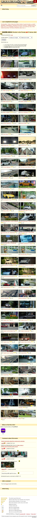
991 (12, 265)
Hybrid (9, 156)
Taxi (14, 331)
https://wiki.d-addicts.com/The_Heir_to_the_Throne (12, 446)
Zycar (19, 418)
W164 (13, 232)
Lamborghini (24, 188)
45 (30, 210)
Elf (24, 178)
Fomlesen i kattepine (27, 25)
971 (13, 276)
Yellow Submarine (12, 24)
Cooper (30, 243)
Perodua (3, 254)
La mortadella (10, 26)
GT (30, 68)
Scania (2, 298)
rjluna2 (3, 469)
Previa (25, 374)
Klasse (13, 221)
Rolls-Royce (23, 287)
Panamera (9, 276)
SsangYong (6, 309)
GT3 (10, 265)
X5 (6, 101)
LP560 (32, 188)
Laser (6, 134)
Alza (6, 254)
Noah (7, 374)
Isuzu (22, 178)
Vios (7, 396)
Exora (25, 276)
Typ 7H (15, 418)
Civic (25, 134)
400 (29, 232)
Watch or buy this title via (6, 426)
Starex (29, 167)
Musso (10, 309)
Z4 (24, 101)
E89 (26, 101)
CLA (29, 210)
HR (7, 320)
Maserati (23, 199)
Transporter (9, 418)
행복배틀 (3, 25)
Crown (7, 342)
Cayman (27, 265)
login (7, 483)
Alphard (25, 309)
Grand (26, 167)
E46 (25, 79)
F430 (25, 123)
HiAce (25, 353)
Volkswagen (3, 418)
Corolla (25, 331)
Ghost (27, 287)
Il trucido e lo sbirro (18, 26)
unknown (6, 298)
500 (12, 243)
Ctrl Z (5, 26)
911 (8, 265)
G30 (8, 90)
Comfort (8, 331)
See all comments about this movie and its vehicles (13, 441)
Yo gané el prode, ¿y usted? (29, 24)
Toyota (22, 309)
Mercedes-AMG (24, 210)
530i (24, 90)
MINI (22, 243)
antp (2, 443)
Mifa (8, 210)
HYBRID (32, 232)
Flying (8, 79)
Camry (25, 320)
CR (7, 145)
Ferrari (22, 112)
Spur (11, 79)
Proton (22, 276)
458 (25, 112)
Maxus (4, 210)
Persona (8, 287)
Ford (4, 134)
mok (12, 35)
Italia (27, 112)
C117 (33, 210)
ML (8, 232)
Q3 (6, 68)
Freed (25, 156)
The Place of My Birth (14, 27)
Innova (25, 363)
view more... (22, 27)
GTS (30, 265)
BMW (22, 79)
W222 (20, 234)
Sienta (7, 385)
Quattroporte (28, 199)
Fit (6, 156)
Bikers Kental (19, 24)
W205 (16, 221)
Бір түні (34, 25)
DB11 (10, 57)
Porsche (5, 265)
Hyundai (23, 167)
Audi (4, 68)
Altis (28, 331)
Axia (26, 254)
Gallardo (29, 188)
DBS (28, 57)
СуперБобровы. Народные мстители (13, 25)
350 (10, 232)
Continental (26, 68)
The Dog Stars (4, 24)
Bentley (22, 68)
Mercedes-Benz (6, 221)
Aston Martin (6, 57)
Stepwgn (8, 167)
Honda (22, 134)
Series (8, 189)
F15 (8, 101)
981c (32, 265)
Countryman (26, 243)
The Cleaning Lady (27, 26)
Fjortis (2, 26)
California (8, 123)
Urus (10, 199)
